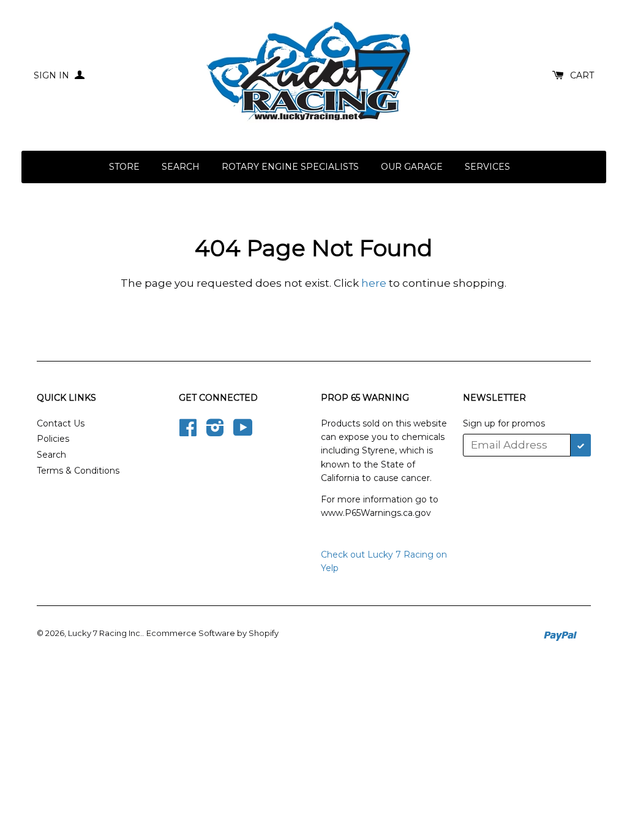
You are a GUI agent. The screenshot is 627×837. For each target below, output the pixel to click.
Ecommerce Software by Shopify (212, 633)
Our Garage (412, 166)
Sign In (53, 75)
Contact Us (60, 423)
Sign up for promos (504, 423)
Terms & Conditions (78, 470)
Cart (582, 75)
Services (487, 166)
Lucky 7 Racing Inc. (105, 633)
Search (181, 166)
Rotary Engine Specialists (290, 166)
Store (124, 166)
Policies (53, 438)
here (373, 283)
